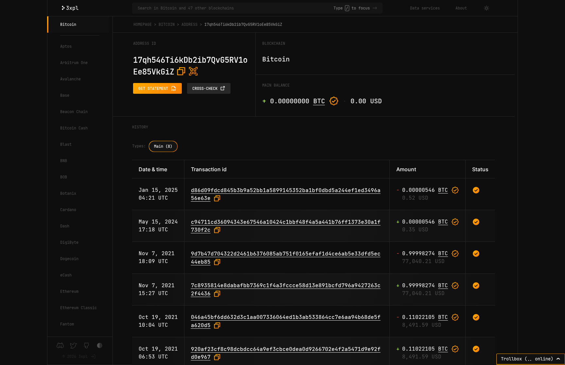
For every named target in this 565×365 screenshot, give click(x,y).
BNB (63, 160)
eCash (66, 275)
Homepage (142, 24)
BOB (63, 177)
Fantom (67, 324)
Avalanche (70, 79)
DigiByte (69, 242)
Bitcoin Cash (74, 128)
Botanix (68, 193)
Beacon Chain (74, 111)
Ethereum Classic (78, 307)
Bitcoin (68, 24)
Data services (425, 8)
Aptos (66, 46)
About (461, 8)
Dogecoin (69, 258)
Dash (64, 226)
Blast (66, 144)
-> (374, 8)
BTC (319, 101)
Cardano (68, 209)
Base (64, 95)
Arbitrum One (74, 62)
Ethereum (69, 291)
